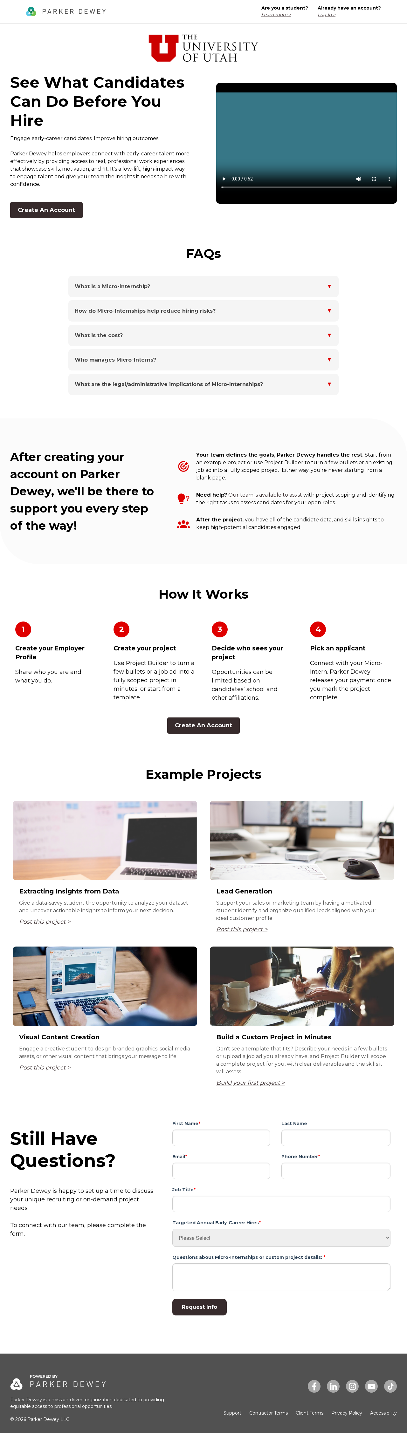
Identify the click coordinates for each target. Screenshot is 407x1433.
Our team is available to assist (265, 495)
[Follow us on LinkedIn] (333, 1386)
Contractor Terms (268, 1413)
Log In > (326, 14)
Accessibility (383, 1413)
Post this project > (44, 921)
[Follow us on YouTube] (371, 1386)
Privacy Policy (346, 1413)
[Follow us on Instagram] (352, 1386)
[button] (203, 286)
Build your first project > (250, 1082)
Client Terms (309, 1413)
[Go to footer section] (66, 11)
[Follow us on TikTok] (390, 1386)
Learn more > (276, 14)
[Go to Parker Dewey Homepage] (58, 1385)
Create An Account (46, 210)
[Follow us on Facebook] (314, 1386)
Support (232, 1413)
